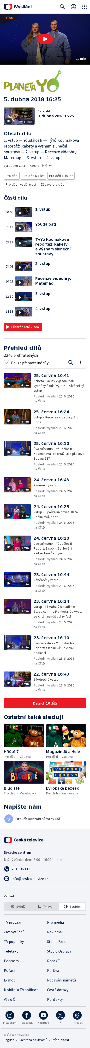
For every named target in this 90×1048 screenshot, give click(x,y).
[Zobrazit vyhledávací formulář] (62, 6)
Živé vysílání (14, 931)
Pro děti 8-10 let (61, 176)
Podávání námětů (61, 980)
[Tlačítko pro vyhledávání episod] (71, 362)
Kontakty (55, 999)
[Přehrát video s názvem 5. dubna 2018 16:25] (45, 39)
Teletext (11, 951)
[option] (18, 906)
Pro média (55, 922)
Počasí (9, 970)
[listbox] (45, 906)
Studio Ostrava (59, 951)
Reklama (54, 931)
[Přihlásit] (73, 6)
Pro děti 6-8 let (33, 176)
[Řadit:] (82, 362)
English (9, 1040)
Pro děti (12, 176)
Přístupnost (60, 1040)
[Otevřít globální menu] (84, 6)
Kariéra (53, 970)
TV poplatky (14, 941)
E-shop (10, 980)
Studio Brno (56, 941)
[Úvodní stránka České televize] (24, 840)
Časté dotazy (57, 989)
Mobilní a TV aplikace (21, 989)
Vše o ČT (11, 999)
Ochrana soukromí (33, 1040)
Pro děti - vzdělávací (21, 184)
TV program (14, 922)
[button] (45, 39)
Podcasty (11, 960)
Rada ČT (53, 960)
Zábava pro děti (52, 184)
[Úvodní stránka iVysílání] (18, 7)
